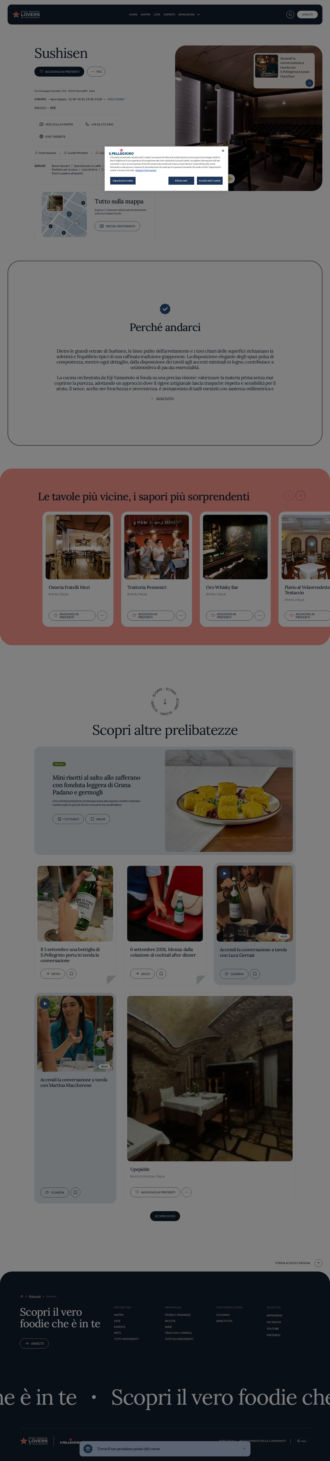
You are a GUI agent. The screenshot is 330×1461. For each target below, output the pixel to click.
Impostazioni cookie (123, 180)
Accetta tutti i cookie (210, 180)
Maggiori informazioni (145, 170)
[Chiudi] (223, 151)
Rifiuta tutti (181, 180)
